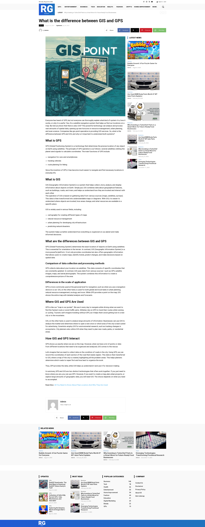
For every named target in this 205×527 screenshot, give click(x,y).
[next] (164, 12)
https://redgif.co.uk (65, 404)
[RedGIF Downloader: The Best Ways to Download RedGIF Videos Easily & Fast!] (43, 484)
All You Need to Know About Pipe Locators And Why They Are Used (81, 385)
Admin (46, 30)
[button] (163, 7)
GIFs (50, 480)
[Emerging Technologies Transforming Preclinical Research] (132, 164)
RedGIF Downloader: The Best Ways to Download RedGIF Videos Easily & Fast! (57, 485)
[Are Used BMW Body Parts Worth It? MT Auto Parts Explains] (143, 81)
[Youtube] (152, 1)
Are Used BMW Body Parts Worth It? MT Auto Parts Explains (147, 139)
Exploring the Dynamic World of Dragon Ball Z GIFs (57, 509)
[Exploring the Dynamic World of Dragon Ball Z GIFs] (43, 509)
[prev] (161, 12)
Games (129, 61)
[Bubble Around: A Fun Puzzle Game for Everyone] (143, 50)
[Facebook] (144, 1)
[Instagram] (146, 1)
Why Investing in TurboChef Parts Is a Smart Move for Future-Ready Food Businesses (141, 127)
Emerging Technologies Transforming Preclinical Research (82, 12)
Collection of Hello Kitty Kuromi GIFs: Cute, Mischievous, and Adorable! (57, 497)
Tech (41, 25)
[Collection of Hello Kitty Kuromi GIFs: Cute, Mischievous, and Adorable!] (43, 497)
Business (129, 92)
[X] (149, 1)
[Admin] (41, 30)
